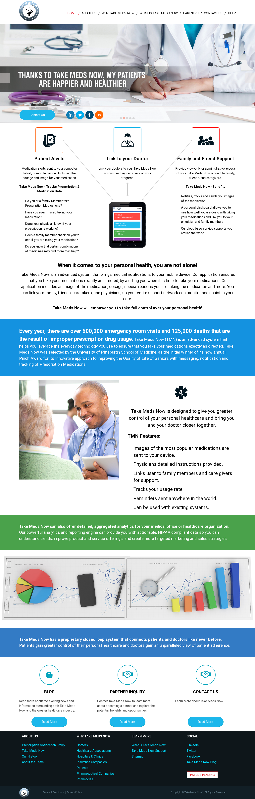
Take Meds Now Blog (202, 762)
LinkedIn (193, 745)
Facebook (193, 756)
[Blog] (99, 115)
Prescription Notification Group (43, 745)
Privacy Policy (74, 792)
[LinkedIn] (70, 115)
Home (71, 13)
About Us (89, 13)
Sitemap (137, 756)
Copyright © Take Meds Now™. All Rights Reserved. (199, 792)
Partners (191, 13)
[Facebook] (89, 115)
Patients (82, 768)
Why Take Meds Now (118, 13)
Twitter (191, 751)
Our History (30, 756)
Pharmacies (85, 779)
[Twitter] (80, 115)
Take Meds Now (33, 751)
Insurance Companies (92, 762)
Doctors (82, 745)
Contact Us (213, 13)
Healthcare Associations (94, 751)
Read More (49, 722)
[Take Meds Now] (29, 20)
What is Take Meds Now (159, 13)
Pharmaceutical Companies (96, 773)
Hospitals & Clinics (90, 756)
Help (232, 13)
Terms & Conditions (54, 792)
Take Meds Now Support (149, 751)
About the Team (33, 762)
